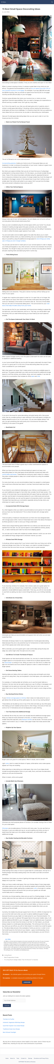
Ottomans (5, 828)
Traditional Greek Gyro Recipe (11, 1029)
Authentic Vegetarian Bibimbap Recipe (14, 1022)
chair (38, 376)
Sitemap (30, 1058)
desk (32, 376)
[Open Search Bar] (52, 2)
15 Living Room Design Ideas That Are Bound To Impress (21, 959)
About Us (12, 1058)
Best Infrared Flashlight (9, 1032)
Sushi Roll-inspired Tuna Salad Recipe (13, 1025)
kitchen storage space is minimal (16, 698)
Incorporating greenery (9, 163)
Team (17, 1058)
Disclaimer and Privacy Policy (41, 1058)
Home (7, 1058)
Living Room (8, 955)
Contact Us (23, 1058)
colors (7, 763)
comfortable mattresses (9, 474)
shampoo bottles (27, 719)
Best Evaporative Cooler (11, 957)
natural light (8, 662)
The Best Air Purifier (8, 1019)
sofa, (35, 888)
